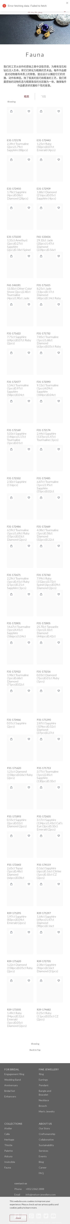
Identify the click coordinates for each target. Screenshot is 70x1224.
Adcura (8, 1156)
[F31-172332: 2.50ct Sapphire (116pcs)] (20, 458)
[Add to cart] (11, 111)
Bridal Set (9, 1090)
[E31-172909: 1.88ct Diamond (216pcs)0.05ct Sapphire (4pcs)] (50, 168)
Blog (41, 1161)
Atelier (8, 1128)
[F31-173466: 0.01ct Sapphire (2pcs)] (20, 699)
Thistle (8, 1145)
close (18, 1218)
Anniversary (11, 1085)
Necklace (44, 1100)
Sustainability (46, 1145)
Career (42, 1167)
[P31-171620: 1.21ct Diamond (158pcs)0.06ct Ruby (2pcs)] (20, 748)
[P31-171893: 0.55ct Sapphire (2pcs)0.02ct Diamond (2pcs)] (20, 796)
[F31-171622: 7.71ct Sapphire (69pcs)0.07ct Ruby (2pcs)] (20, 313)
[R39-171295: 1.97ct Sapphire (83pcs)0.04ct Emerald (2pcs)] (20, 893)
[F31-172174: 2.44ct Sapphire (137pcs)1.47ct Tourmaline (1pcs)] (50, 410)
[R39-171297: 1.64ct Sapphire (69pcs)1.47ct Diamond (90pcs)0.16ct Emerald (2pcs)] (50, 893)
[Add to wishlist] (29, 111)
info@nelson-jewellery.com (41, 1194)
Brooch (43, 1105)
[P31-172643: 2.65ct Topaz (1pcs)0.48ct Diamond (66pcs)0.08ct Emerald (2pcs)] (20, 844)
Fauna (7, 1167)
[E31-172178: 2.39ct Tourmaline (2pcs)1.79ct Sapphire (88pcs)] (20, 120)
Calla (7, 1133)
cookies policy (16, 1207)
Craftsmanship (47, 1133)
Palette (8, 1150)
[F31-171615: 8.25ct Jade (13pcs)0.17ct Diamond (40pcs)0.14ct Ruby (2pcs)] (50, 265)
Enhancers (10, 1096)
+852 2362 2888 (35, 1188)
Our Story (44, 1128)
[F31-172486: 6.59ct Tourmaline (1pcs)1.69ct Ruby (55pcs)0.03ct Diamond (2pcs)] (20, 506)
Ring (41, 1074)
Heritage (9, 1139)
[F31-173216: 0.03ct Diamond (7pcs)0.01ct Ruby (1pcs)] (50, 651)
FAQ (41, 1173)
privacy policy (48, 1204)
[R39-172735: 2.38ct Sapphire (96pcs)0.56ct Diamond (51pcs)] (50, 941)
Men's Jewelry (47, 1111)
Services (43, 1150)
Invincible (9, 1161)
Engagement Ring (14, 1074)
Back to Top (35, 1050)
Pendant (43, 1085)
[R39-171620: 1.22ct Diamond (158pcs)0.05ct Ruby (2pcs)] (20, 941)
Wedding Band (12, 1079)
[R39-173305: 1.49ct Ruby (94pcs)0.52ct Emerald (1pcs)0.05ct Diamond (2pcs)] (20, 989)
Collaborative (46, 1139)
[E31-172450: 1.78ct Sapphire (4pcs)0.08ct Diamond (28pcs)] (20, 168)
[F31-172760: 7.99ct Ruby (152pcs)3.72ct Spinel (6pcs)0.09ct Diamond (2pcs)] (50, 555)
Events (43, 1156)
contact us (20, 1183)
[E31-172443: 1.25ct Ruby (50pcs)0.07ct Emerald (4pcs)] (50, 120)
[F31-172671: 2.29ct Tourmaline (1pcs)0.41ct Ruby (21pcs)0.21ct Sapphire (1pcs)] (20, 555)
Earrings (43, 1079)
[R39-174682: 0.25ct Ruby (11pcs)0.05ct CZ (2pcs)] (50, 989)
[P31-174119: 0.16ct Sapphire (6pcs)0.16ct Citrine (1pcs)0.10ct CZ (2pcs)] (50, 844)
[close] (67, 2)
